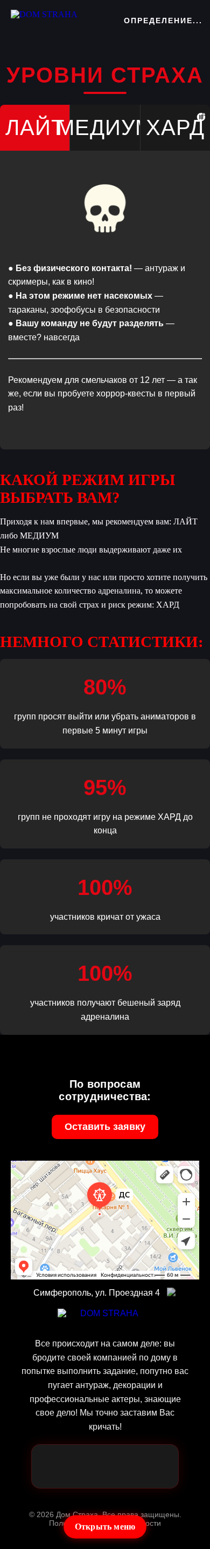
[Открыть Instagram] (122, 1466)
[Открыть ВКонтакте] (157, 1466)
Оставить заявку (105, 1126)
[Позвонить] (88, 1466)
